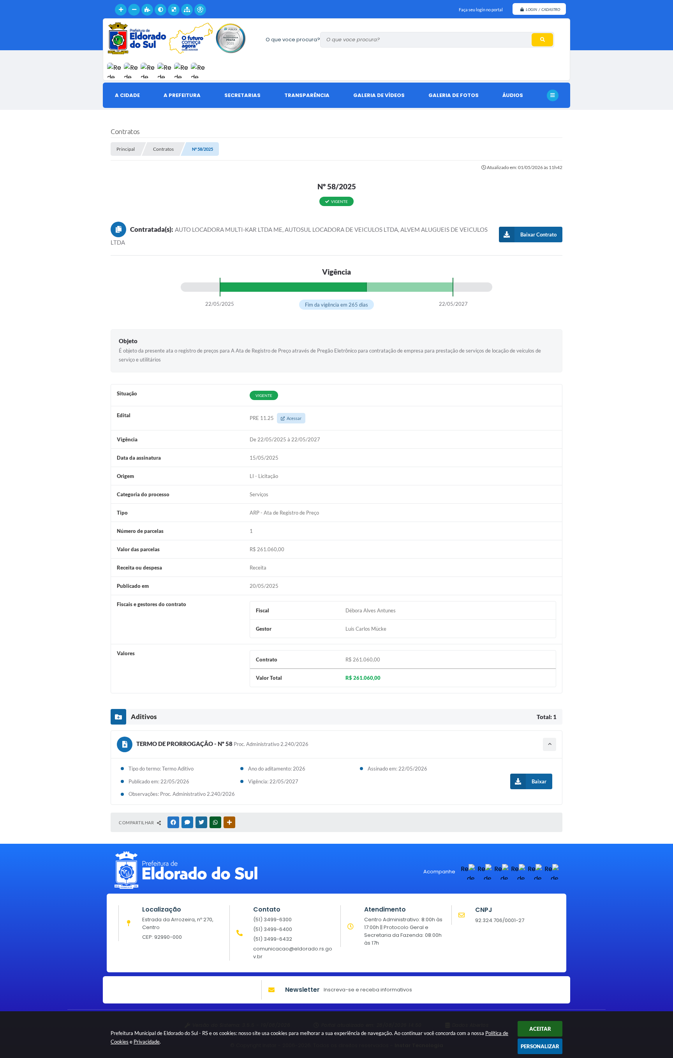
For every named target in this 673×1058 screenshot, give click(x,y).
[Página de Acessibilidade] (200, 10)
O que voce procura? (293, 39)
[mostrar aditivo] (549, 744)
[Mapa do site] (187, 10)
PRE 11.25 (275, 418)
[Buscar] (542, 39)
